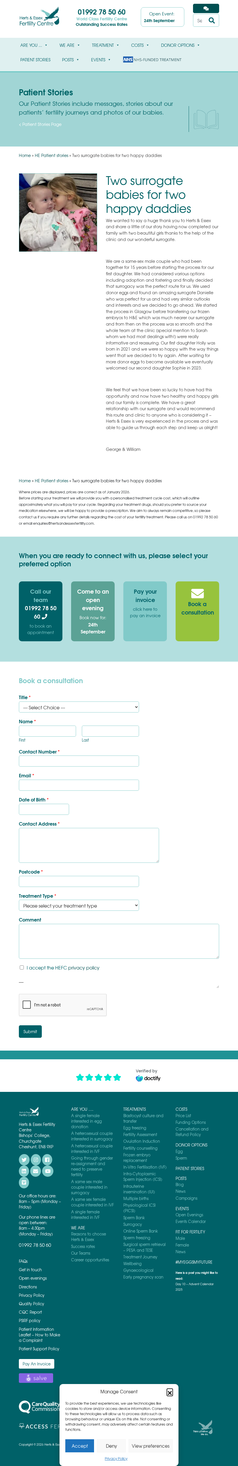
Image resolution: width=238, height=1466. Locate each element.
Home (25, 155)
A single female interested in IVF (85, 1214)
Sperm (181, 1158)
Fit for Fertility (190, 1232)
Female (182, 1245)
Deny (111, 1446)
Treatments (134, 1109)
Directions (28, 1287)
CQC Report (30, 1312)
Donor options (177, 45)
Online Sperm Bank (140, 1231)
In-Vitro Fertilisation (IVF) (145, 1167)
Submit (30, 1031)
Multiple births (136, 1198)
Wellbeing (132, 1263)
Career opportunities (90, 1260)
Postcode (31, 872)
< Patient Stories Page (40, 124)
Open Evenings (189, 1214)
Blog (180, 1184)
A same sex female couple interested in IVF (92, 1202)
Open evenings (33, 1278)
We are (67, 45)
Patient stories (35, 60)
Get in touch (30, 1269)
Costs (137, 45)
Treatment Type (37, 896)
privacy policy (84, 967)
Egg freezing (134, 1128)
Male (180, 1238)
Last (85, 740)
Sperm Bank (134, 1217)
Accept (80, 1446)
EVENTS (98, 60)
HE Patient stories (51, 155)
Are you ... (31, 45)
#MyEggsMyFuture (194, 1262)
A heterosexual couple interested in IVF (92, 1148)
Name (27, 721)
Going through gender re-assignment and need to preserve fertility (92, 1166)
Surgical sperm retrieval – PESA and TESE (144, 1247)
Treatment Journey (140, 1257)
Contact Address (39, 824)
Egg (179, 1151)
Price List (183, 1115)
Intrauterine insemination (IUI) (139, 1188)
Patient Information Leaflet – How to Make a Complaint (39, 1334)
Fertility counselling (140, 1148)
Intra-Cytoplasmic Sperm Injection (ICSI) (142, 1176)
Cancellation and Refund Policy (192, 1131)
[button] (170, 1391)
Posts (68, 60)
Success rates (83, 1246)
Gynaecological (138, 1270)
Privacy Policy (116, 1458)
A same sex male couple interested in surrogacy (89, 1187)
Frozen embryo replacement (137, 1157)
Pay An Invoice (37, 1364)
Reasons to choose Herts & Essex (88, 1236)
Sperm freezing (136, 1237)
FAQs (23, 1261)
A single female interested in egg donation (86, 1121)
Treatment (103, 45)
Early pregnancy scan (143, 1277)
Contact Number (39, 752)
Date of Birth (34, 800)
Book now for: (93, 624)
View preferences (151, 1446)
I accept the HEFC (63, 967)
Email (26, 775)
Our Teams (80, 1253)
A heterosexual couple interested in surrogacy (92, 1136)
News (180, 1191)
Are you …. (82, 1109)
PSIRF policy (29, 1320)
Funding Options (191, 1122)
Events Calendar (191, 1221)
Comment (30, 920)
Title (25, 697)
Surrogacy (132, 1224)
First (22, 740)
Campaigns (186, 1198)
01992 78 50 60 (101, 11)
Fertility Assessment (140, 1134)
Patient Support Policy (39, 1348)
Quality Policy (31, 1303)
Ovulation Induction (141, 1141)
